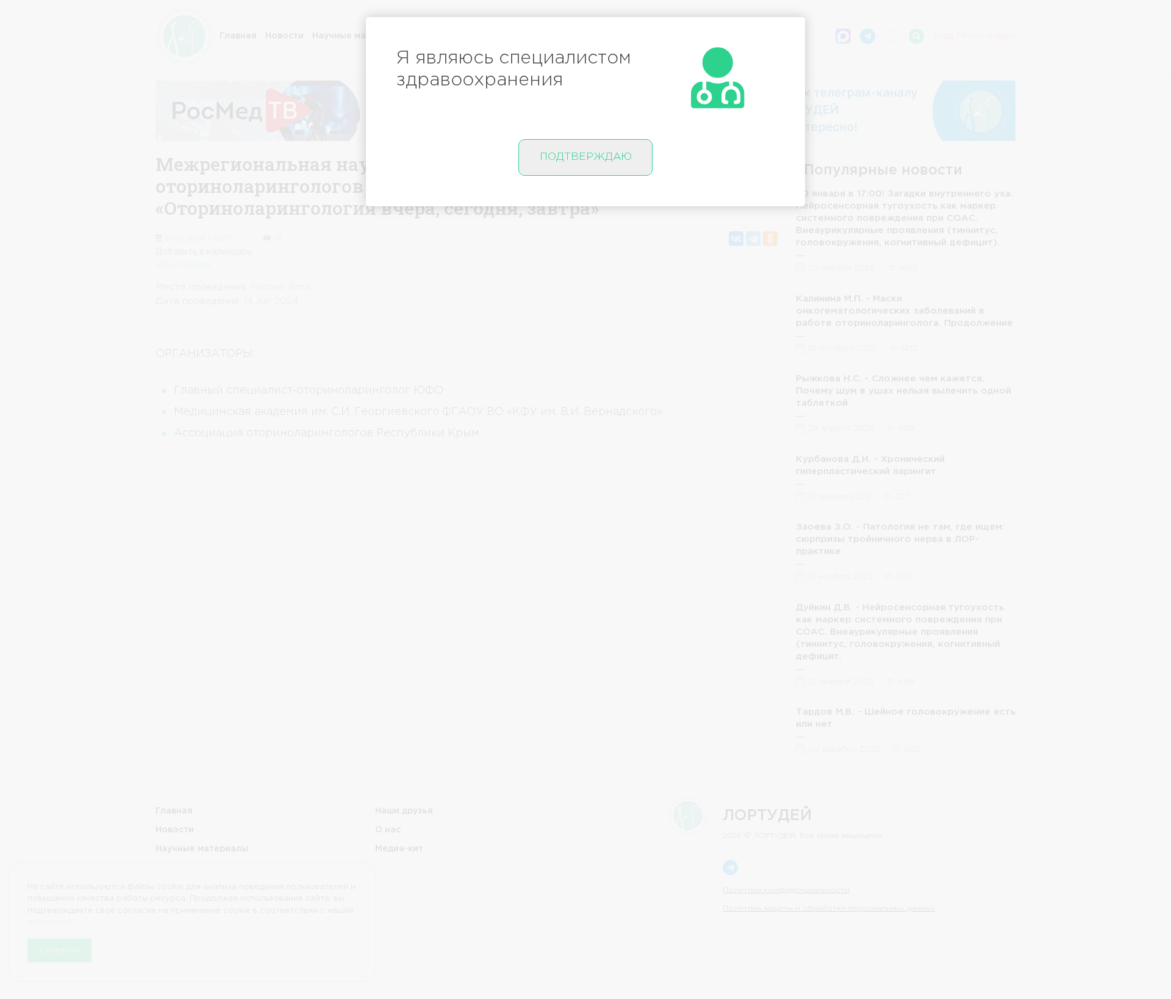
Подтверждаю (586, 157)
